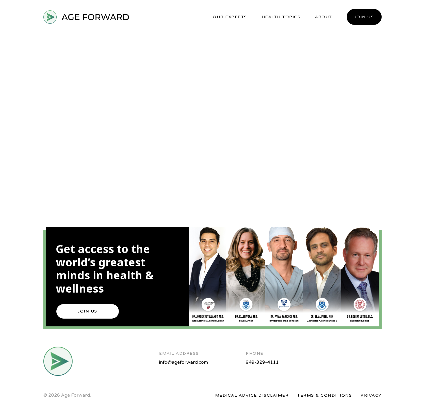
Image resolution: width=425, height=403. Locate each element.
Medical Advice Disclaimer (252, 395)
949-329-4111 (262, 362)
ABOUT (323, 16)
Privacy (371, 395)
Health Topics (281, 16)
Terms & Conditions (324, 395)
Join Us (364, 16)
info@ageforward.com (183, 362)
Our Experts (230, 16)
